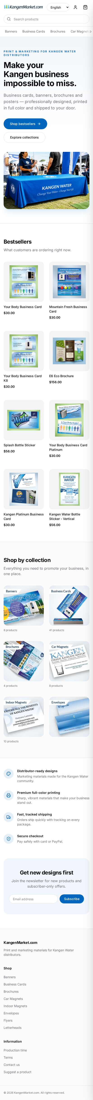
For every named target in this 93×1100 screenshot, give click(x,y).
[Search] (9, 19)
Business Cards (33, 31)
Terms (8, 1057)
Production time (15, 1050)
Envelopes (11, 1013)
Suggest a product (17, 1072)
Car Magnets (80, 31)
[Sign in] (75, 7)
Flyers (8, 1020)
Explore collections (24, 137)
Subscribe (71, 899)
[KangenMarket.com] (23, 7)
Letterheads (12, 1027)
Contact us (12, 1065)
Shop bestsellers (22, 124)
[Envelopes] (69, 717)
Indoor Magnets (15, 1006)
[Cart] (85, 7)
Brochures (57, 31)
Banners (11, 31)
